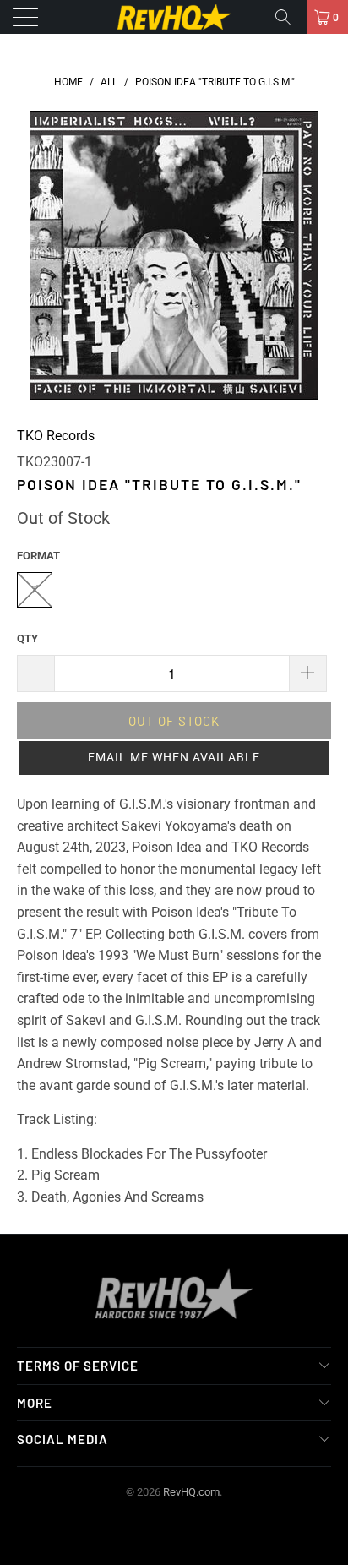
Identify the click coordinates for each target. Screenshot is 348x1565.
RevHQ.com (191, 1492)
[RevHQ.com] (174, 17)
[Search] (289, 17)
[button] (174, 758)
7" (35, 589)
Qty (27, 638)
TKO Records (56, 436)
